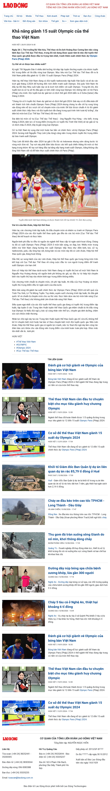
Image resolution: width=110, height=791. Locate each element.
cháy (104, 517)
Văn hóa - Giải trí (11, 21)
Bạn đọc (87, 16)
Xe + (64, 21)
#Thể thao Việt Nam (26, 341)
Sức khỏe (43, 21)
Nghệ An (52, 582)
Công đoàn (100, 16)
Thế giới (55, 21)
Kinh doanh (52, 16)
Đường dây (63, 582)
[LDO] (23, 376)
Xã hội (19, 16)
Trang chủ (8, 16)
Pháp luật (65, 16)
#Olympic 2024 (23, 348)
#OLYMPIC (21, 344)
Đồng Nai (52, 514)
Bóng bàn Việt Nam (57, 379)
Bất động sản (29, 21)
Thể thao (39, 16)
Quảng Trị (52, 548)
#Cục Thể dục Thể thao (27, 351)
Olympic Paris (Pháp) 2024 (74, 449)
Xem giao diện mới (78, 21)
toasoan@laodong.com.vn (20, 777)
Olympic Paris (86, 420)
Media (29, 16)
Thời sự (76, 16)
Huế (50, 480)
